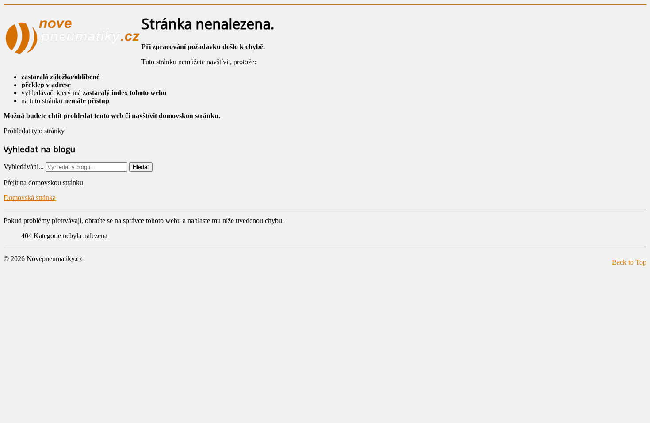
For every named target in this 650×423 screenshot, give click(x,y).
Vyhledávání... (24, 166)
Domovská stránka (30, 197)
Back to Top (629, 262)
